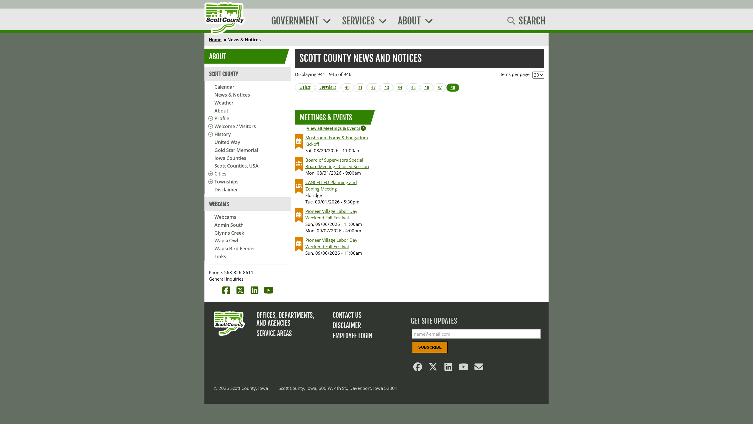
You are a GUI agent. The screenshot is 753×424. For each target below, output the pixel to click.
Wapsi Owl (226, 240)
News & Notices (232, 95)
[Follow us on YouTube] (463, 368)
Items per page (514, 74)
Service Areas (274, 333)
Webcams (225, 217)
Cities (220, 173)
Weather (224, 103)
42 (375, 87)
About (221, 110)
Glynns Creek (229, 233)
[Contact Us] (479, 368)
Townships (226, 181)
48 (454, 87)
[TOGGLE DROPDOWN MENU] (209, 118)
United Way (227, 142)
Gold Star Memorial (236, 150)
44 (401, 87)
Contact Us (347, 315)
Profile (221, 118)
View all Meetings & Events (333, 128)
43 (388, 87)
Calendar (224, 87)
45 (415, 87)
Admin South (229, 225)
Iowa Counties (230, 158)
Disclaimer (226, 189)
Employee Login (352, 336)
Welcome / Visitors (235, 126)
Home (215, 39)
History (222, 134)
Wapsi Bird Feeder (234, 248)
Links (220, 256)
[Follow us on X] (433, 368)
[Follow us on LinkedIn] (448, 368)
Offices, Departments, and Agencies (285, 319)
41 (362, 87)
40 (349, 87)
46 (428, 87)
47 (441, 87)
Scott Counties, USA (236, 166)
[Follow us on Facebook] (418, 368)
